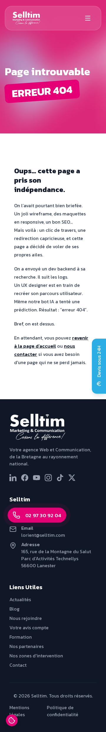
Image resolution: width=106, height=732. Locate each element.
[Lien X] (71, 477)
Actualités (20, 599)
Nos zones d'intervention (36, 655)
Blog (14, 608)
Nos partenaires (26, 646)
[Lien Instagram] (48, 477)
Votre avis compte (29, 627)
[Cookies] (12, 720)
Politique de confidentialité (62, 711)
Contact (17, 664)
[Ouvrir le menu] (88, 18)
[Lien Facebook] (24, 477)
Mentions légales (19, 711)
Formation (20, 636)
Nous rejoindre (25, 618)
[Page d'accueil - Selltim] (53, 427)
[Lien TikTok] (60, 477)
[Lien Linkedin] (12, 477)
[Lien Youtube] (36, 477)
